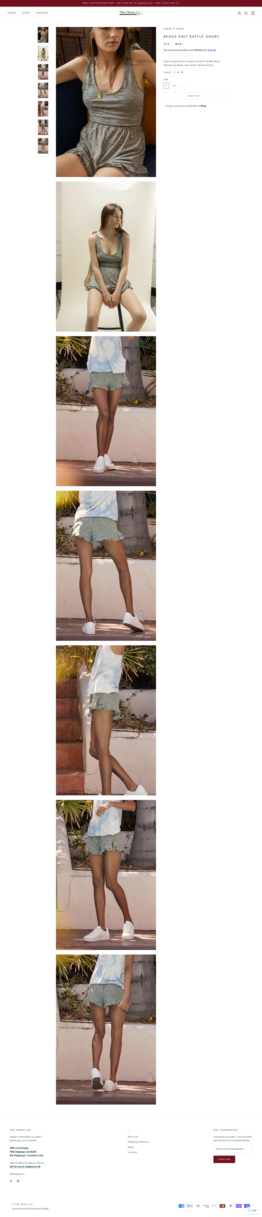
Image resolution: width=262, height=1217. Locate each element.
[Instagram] (18, 1181)
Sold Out (194, 95)
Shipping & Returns (138, 1141)
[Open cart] (253, 13)
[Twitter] (178, 72)
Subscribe (224, 1159)
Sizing (131, 1147)
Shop (26, 13)
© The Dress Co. (23, 1204)
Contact (132, 1152)
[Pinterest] (182, 72)
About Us (133, 1136)
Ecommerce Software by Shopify (30, 1208)
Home (12, 13)
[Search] (246, 13)
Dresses (42, 13)
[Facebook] (174, 72)
